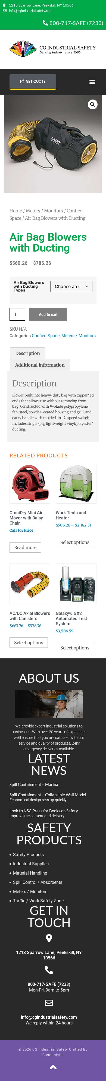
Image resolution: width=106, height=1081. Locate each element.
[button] (92, 82)
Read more (25, 547)
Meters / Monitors (44, 210)
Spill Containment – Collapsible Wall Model (48, 794)
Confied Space (46, 335)
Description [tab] (27, 353)
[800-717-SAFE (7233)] (49, 970)
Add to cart (48, 314)
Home (16, 210)
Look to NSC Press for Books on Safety (44, 810)
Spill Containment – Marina (34, 784)
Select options (74, 542)
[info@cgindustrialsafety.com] (49, 1003)
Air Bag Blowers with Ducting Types (29, 286)
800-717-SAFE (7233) (49, 984)
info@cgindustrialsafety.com (49, 1017)
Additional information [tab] (40, 365)
